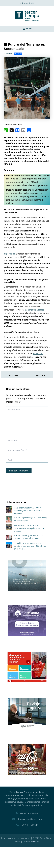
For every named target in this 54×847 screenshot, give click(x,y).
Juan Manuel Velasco (34, 309)
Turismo (18, 54)
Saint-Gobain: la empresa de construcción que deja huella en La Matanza (29, 528)
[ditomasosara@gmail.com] (27, 819)
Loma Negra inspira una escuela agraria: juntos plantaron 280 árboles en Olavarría (30, 546)
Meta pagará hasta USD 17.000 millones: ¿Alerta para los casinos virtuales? (28, 510)
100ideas (34, 841)
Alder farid (38, 353)
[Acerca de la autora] (27, 813)
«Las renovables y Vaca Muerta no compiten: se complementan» (28, 536)
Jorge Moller (9, 253)
